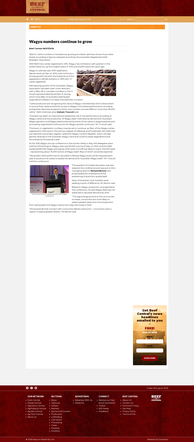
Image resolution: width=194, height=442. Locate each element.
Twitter (102, 406)
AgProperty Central (37, 408)
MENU (37, 19)
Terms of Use (129, 414)
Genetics (55, 431)
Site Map (126, 408)
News (54, 400)
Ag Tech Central (35, 414)
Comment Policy (130, 406)
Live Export (56, 420)
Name (150, 336)
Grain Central (34, 400)
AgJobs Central (35, 411)
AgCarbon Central (36, 406)
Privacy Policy (129, 411)
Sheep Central (34, 403)
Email (149, 346)
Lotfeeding (56, 417)
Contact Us (127, 403)
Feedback (103, 411)
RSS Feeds (104, 408)
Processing (56, 422)
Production (56, 414)
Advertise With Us (83, 400)
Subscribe (149, 358)
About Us (32, 417)
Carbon (54, 406)
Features (55, 403)
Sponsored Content (60, 411)
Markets (55, 408)
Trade (54, 425)
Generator (163, 439)
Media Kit (79, 403)
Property (55, 428)
